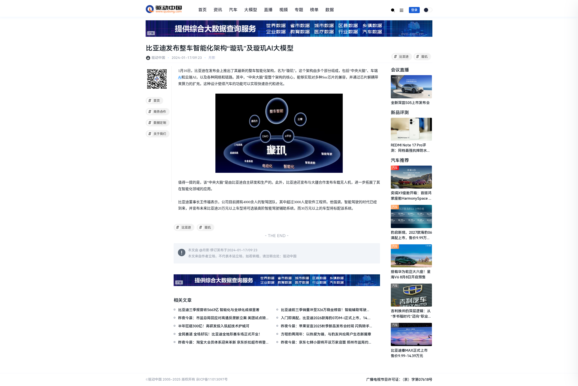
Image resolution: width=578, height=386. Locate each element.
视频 (283, 9)
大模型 (250, 9)
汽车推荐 (400, 160)
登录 (414, 10)
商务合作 (157, 111)
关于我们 (157, 133)
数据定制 (157, 122)
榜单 (314, 9)
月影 (211, 58)
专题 (299, 9)
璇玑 (422, 56)
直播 (268, 9)
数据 (329, 9)
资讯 (218, 9)
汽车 (233, 9)
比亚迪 (401, 56)
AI (180, 77)
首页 (202, 9)
